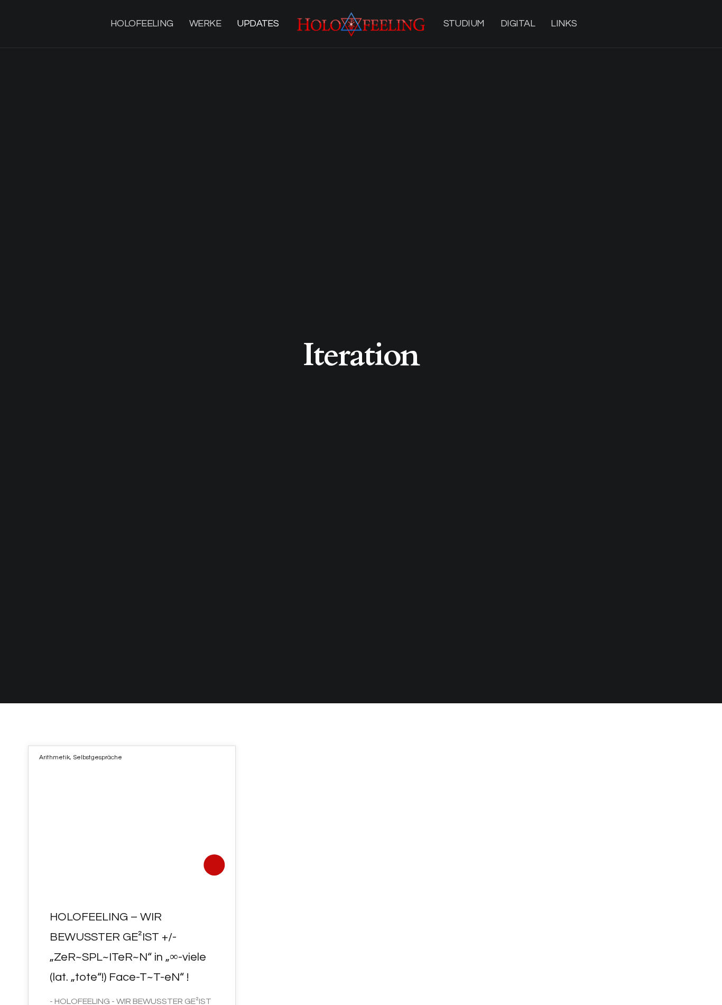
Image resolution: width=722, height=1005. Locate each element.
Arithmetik (54, 757)
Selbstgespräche (97, 757)
